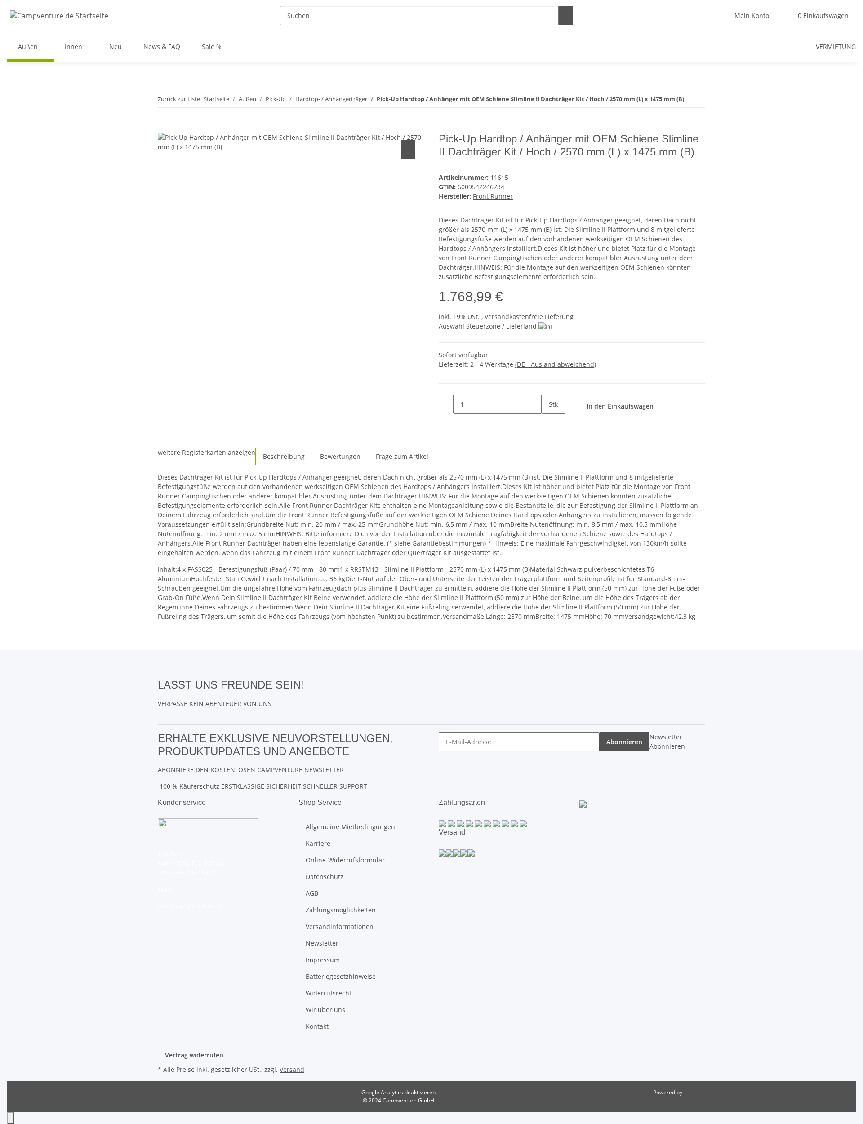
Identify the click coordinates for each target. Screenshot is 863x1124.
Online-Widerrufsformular (345, 860)
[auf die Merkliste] (408, 149)
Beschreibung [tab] (284, 456)
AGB (312, 893)
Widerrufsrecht (328, 993)
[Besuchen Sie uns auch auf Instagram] (311, 705)
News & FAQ (161, 46)
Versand (292, 1069)
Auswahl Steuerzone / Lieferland (488, 326)
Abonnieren (624, 741)
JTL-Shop (694, 1092)
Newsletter (322, 943)
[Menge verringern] (446, 404)
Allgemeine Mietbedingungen (350, 826)
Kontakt (317, 1026)
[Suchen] (566, 15)
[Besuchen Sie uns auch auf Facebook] (311, 684)
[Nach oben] (10, 1118)
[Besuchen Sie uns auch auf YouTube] (311, 695)
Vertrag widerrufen (194, 1055)
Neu (115, 46)
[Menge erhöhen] (549, 423)
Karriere (318, 843)
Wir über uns (325, 1009)
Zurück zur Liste (179, 99)
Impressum (323, 959)
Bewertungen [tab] (340, 456)
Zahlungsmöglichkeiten (341, 910)
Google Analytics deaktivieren (398, 1092)
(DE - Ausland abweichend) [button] (555, 364)
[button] (751, 15)
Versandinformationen (340, 926)
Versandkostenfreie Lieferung (529, 316)
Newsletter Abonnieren (667, 742)
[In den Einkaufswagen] (165, 128)
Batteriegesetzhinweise (341, 976)
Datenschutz (324, 876)
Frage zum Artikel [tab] (402, 456)
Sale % (212, 46)
